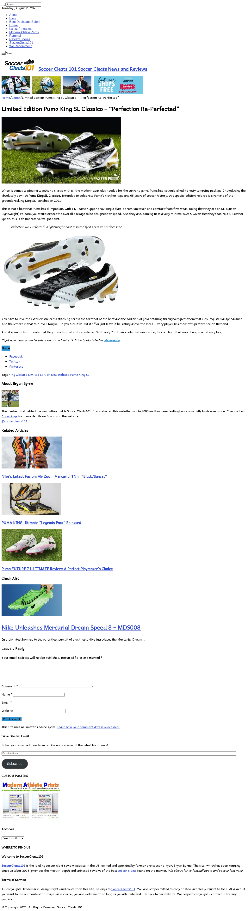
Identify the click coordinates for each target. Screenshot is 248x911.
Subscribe (14, 764)
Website (7, 710)
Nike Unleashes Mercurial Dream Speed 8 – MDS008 (71, 627)
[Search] (3, 5)
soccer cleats (127, 870)
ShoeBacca (112, 339)
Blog (12, 18)
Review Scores (19, 39)
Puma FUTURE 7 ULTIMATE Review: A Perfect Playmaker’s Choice (57, 568)
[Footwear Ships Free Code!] (72, 92)
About (13, 14)
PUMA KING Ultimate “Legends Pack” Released (41, 522)
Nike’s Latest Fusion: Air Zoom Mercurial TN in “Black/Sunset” (54, 476)
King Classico (18, 374)
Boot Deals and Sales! (24, 21)
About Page (9, 416)
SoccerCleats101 (21, 42)
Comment (10, 686)
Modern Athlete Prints (24, 32)
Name (7, 694)
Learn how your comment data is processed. (88, 726)
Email (7, 702)
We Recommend (20, 46)
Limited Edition (39, 374)
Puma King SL (80, 374)
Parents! (15, 35)
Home (13, 25)
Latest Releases (20, 28)
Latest (16, 97)
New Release (60, 374)
